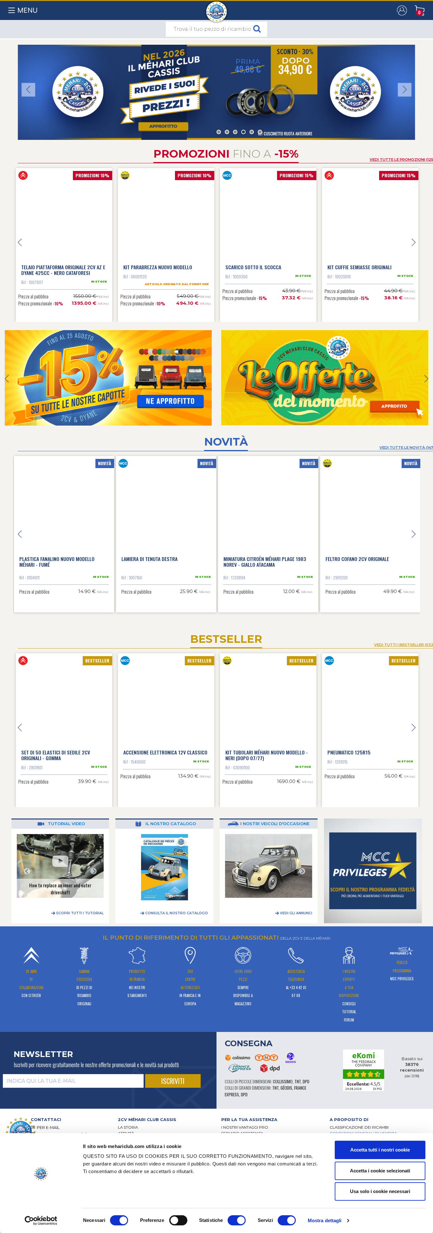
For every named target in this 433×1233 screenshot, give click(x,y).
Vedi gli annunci (295, 908)
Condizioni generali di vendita (363, 1128)
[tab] (165, 1114)
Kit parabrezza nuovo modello (157, 267)
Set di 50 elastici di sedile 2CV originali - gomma (55, 749)
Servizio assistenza (242, 1128)
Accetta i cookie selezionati (380, 1170)
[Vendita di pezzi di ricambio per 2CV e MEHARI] (216, 9)
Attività (126, 1128)
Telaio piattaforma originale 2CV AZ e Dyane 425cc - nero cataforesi (63, 270)
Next (404, 89)
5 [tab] (251, 132)
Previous (28, 89)
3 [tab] (235, 132)
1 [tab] (219, 132)
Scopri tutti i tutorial (79, 908)
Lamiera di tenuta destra (150, 553)
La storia (128, 1122)
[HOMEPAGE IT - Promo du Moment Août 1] (324, 377)
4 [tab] (243, 132)
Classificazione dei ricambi (359, 1122)
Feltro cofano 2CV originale (358, 553)
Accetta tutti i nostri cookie (380, 1149)
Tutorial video (66, 818)
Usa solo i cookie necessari (380, 1191)
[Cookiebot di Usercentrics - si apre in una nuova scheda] (41, 1220)
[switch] (178, 1220)
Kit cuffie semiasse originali (359, 267)
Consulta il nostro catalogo (176, 908)
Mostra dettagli (325, 1220)
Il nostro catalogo (170, 818)
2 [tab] (227, 132)
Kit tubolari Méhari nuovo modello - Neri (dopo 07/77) (266, 749)
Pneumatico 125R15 (349, 747)
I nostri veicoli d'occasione (274, 818)
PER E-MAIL (48, 1122)
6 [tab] (260, 132)
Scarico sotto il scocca (253, 267)
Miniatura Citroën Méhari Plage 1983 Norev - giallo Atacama (265, 556)
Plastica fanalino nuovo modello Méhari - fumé (57, 556)
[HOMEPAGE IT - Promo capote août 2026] (108, 378)
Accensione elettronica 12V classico (165, 747)
